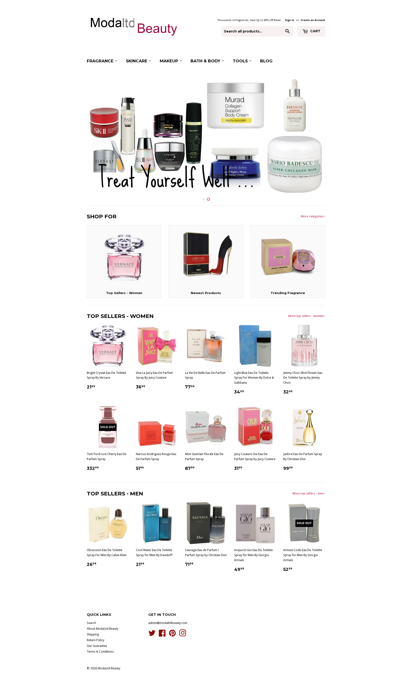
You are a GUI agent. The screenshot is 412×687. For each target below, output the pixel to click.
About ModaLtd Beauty (102, 628)
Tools (241, 61)
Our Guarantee (97, 646)
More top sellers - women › (306, 316)
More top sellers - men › (309, 493)
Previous (97, 135)
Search (91, 623)
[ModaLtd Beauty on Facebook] (162, 635)
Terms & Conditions (100, 651)
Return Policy (95, 640)
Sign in (289, 20)
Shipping (93, 634)
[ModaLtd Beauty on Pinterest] (172, 635)
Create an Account (313, 20)
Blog (266, 61)
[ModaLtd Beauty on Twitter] (151, 635)
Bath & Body (206, 61)
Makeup (169, 61)
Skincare (137, 61)
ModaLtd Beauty (109, 668)
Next (315, 135)
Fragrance (101, 61)
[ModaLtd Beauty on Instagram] (182, 635)
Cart (314, 31)
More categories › (313, 216)
